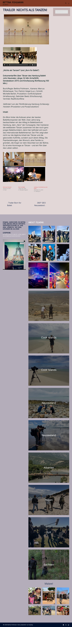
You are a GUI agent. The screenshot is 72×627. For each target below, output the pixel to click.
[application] (20, 56)
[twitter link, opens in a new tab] (66, 624)
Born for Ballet (21, 187)
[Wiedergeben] (4, 65)
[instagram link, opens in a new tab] (68, 624)
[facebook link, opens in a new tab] (63, 624)
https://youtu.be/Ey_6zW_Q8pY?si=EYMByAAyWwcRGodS (14, 235)
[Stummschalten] (32, 65)
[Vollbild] (35, 65)
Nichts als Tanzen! (7, 187)
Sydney (31, 624)
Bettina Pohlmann (13, 2)
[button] (65, 3)
